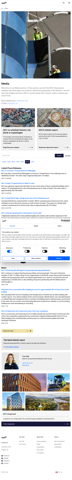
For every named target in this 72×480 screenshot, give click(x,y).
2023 (22, 162)
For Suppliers (40, 452)
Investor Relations (42, 441)
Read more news (8, 331)
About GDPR (57, 444)
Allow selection (36, 258)
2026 (9, 162)
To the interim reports (12, 347)
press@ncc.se (12, 103)
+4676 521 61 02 (27, 363)
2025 (13, 162)
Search (59, 155)
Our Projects (22, 444)
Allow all (59, 258)
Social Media (57, 447)
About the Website (59, 441)
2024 (17, 162)
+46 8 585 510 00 (6, 447)
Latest (4, 162)
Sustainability (40, 447)
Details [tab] (36, 226)
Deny (13, 258)
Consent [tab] (12, 226)
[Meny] (69, 3)
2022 (27, 162)
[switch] (27, 251)
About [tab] (59, 226)
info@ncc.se (4, 450)
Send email (25, 365)
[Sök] (63, 3)
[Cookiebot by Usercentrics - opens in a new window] (62, 220)
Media (38, 444)
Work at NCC (40, 450)
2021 (32, 162)
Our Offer (21, 441)
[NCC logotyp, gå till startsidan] (4, 3)
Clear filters (68, 155)
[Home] (2, 8)
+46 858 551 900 (22, 101)
